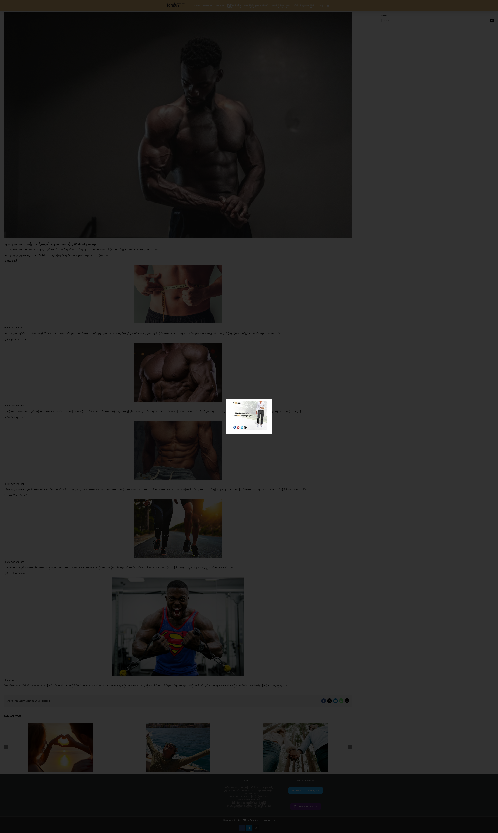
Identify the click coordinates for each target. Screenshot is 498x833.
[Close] (267, 403)
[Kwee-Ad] (249, 401)
